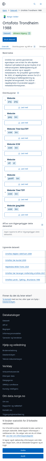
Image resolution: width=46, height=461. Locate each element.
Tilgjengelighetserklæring (13, 414)
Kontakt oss (7, 410)
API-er (5, 325)
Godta (23, 450)
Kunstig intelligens (10, 389)
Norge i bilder (13, 17)
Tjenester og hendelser (12, 338)
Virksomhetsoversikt (11, 372)
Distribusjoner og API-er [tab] (23, 46)
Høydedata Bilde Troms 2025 (17, 267)
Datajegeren (8, 380)
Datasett (13, 10)
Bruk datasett (9, 39)
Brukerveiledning (10, 350)
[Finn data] (34, 4)
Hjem (5, 10)
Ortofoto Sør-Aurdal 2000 (15, 260)
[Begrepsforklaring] (29, 33)
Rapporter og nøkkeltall (12, 406)
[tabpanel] (23, 168)
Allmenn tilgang (20, 33)
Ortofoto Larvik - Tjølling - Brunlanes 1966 (22, 279)
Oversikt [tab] (5, 46)
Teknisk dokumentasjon (12, 359)
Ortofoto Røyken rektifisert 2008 (18, 254)
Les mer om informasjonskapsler (19, 436)
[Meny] (40, 4)
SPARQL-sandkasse (10, 384)
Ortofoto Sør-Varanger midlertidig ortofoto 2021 (25, 273)
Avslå (23, 456)
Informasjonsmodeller (12, 333)
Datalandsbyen (9, 302)
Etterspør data (8, 376)
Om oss (6, 401)
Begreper (6, 329)
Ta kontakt (7, 299)
